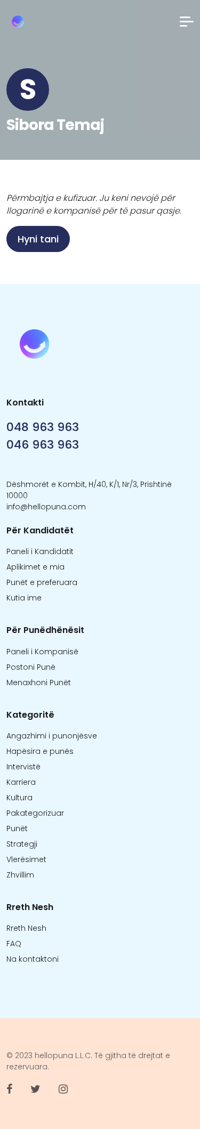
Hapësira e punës (40, 751)
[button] (187, 22)
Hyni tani (38, 239)
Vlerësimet (26, 859)
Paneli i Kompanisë (42, 651)
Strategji (21, 844)
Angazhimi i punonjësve (51, 735)
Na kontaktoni (32, 959)
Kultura (19, 797)
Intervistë (23, 766)
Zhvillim (20, 875)
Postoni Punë (30, 667)
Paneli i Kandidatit (40, 551)
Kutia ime (24, 597)
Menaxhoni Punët (38, 682)
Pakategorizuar (35, 813)
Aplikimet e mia (35, 567)
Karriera (21, 782)
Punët (17, 828)
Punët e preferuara (41, 582)
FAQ (13, 943)
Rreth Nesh (26, 928)
